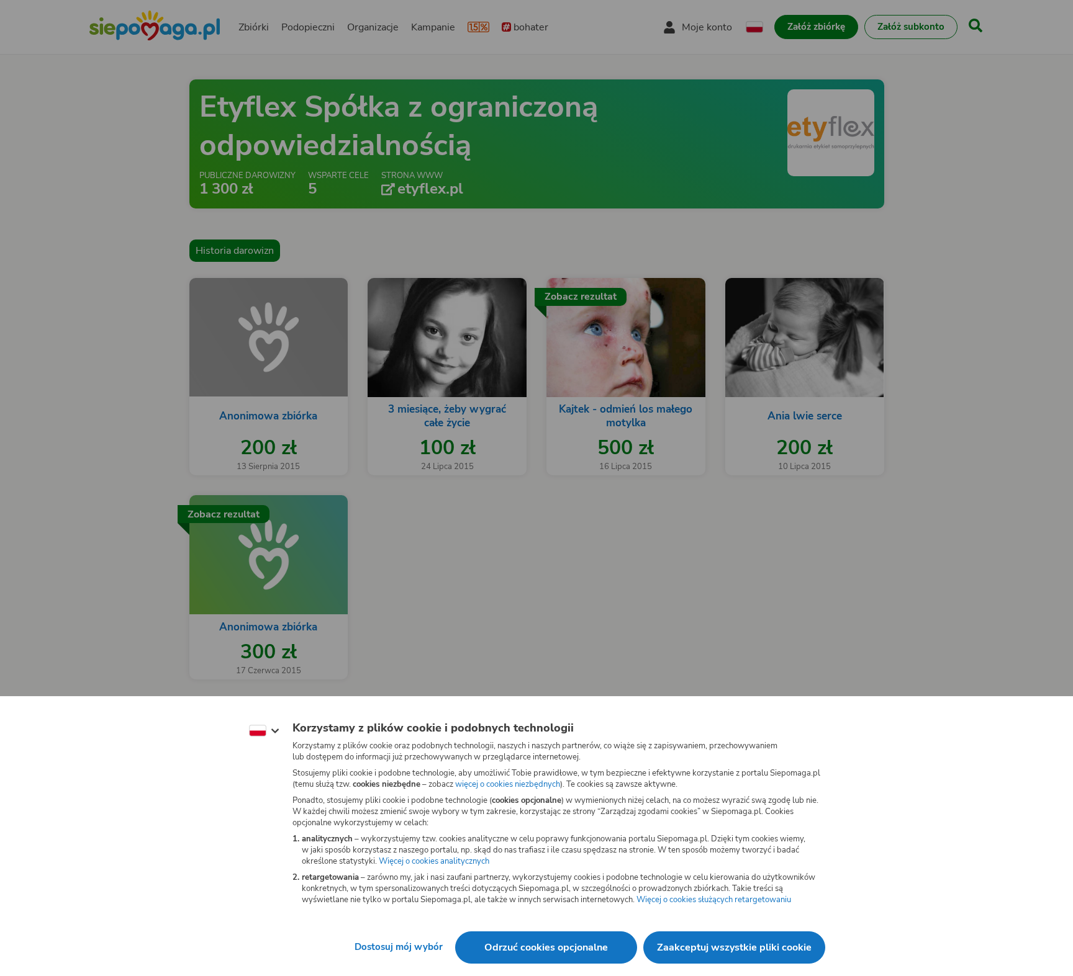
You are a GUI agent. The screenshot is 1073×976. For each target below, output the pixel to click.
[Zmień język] (264, 731)
